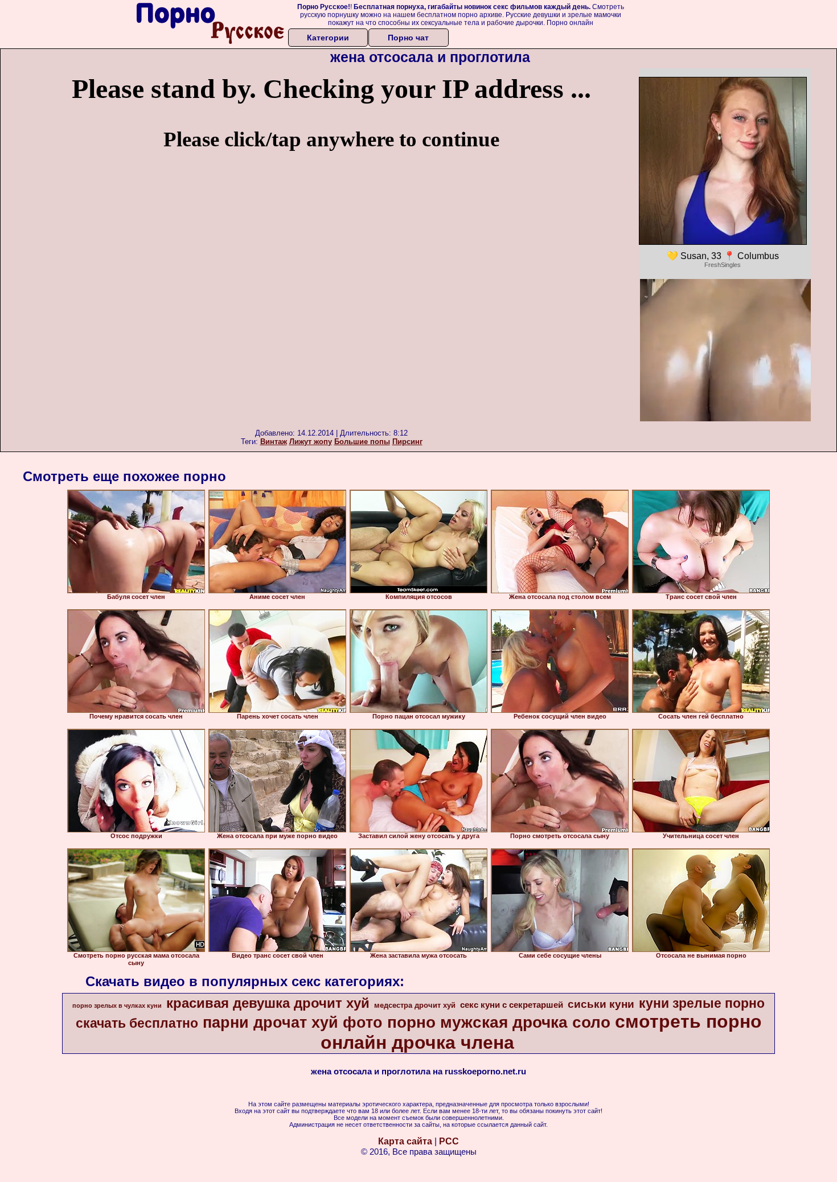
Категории (328, 37)
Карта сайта (405, 1141)
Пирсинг (407, 441)
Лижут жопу (310, 441)
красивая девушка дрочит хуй (268, 1003)
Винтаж (273, 441)
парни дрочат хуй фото (293, 1022)
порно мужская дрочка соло (498, 1022)
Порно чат (408, 37)
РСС (449, 1141)
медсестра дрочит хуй (415, 1005)
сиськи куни (601, 1004)
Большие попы (362, 441)
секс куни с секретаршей (511, 1004)
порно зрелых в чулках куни (117, 1005)
